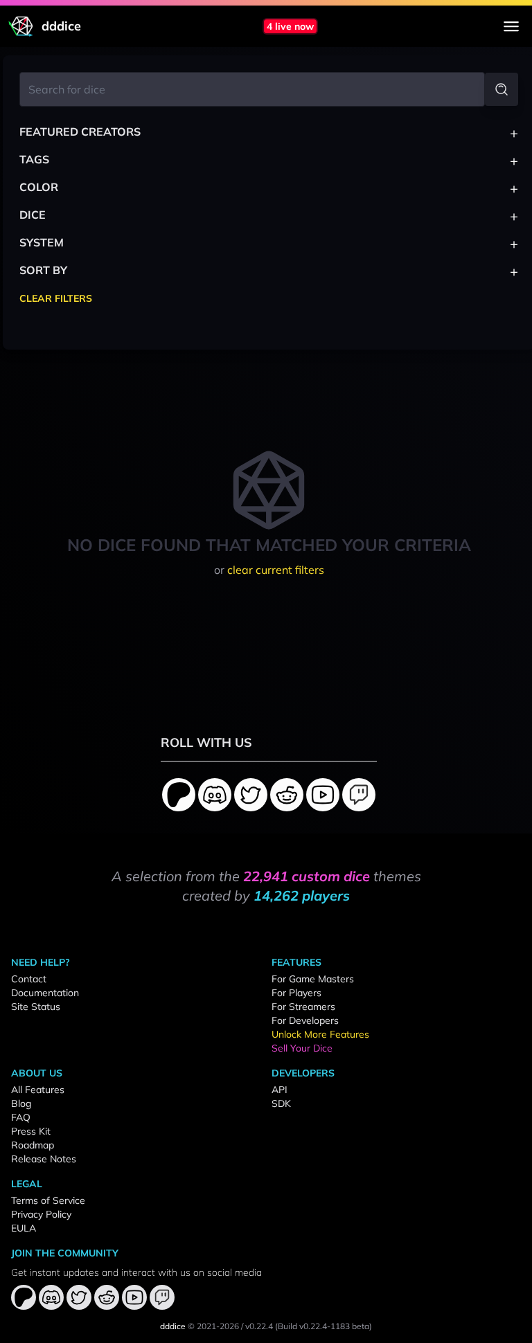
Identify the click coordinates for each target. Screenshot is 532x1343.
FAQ (20, 1117)
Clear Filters (55, 298)
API (279, 1089)
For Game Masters (313, 979)
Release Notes (43, 1159)
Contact (28, 979)
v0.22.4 (259, 1326)
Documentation (45, 992)
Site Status (35, 1006)
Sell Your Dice (302, 1048)
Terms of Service (48, 1200)
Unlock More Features (320, 1034)
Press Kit (31, 1131)
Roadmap (32, 1145)
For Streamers (303, 1006)
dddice (173, 1326)
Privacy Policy (41, 1214)
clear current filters (275, 570)
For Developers (305, 1020)
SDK (281, 1103)
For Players (296, 992)
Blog (21, 1103)
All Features (37, 1089)
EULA (23, 1228)
